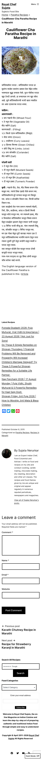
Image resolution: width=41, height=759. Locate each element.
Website (6, 589)
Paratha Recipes (19, 15)
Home (5, 15)
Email (5, 575)
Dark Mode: (31, 756)
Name (5, 560)
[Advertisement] (20, 298)
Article (24, 274)
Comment (7, 532)
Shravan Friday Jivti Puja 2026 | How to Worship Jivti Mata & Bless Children (20, 400)
